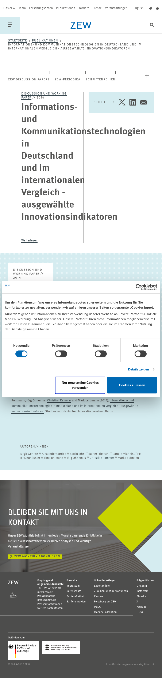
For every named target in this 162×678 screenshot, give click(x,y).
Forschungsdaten (41, 8)
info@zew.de (45, 592)
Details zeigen (138, 369)
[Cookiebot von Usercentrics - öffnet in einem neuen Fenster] (138, 287)
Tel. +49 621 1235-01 (49, 588)
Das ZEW (9, 8)
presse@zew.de (46, 600)
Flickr (139, 612)
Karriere (83, 8)
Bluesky (141, 596)
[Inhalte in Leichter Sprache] (157, 8)
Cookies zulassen (132, 385)
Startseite (17, 40)
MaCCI (97, 607)
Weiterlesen (29, 240)
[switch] (61, 353)
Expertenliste (102, 586)
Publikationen (65, 8)
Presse (97, 8)
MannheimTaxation (105, 612)
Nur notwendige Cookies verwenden (80, 385)
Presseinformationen (49, 604)
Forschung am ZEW (105, 601)
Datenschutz (73, 591)
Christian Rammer (59, 400)
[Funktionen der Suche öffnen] (152, 25)
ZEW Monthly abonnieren (37, 556)
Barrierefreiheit (75, 596)
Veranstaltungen (116, 8)
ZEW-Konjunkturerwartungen (111, 591)
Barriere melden (76, 601)
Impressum (73, 586)
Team (22, 8)
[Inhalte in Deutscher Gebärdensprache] (150, 8)
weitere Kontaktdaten (50, 608)
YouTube (141, 607)
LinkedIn (141, 586)
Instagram (142, 591)
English (139, 8)
